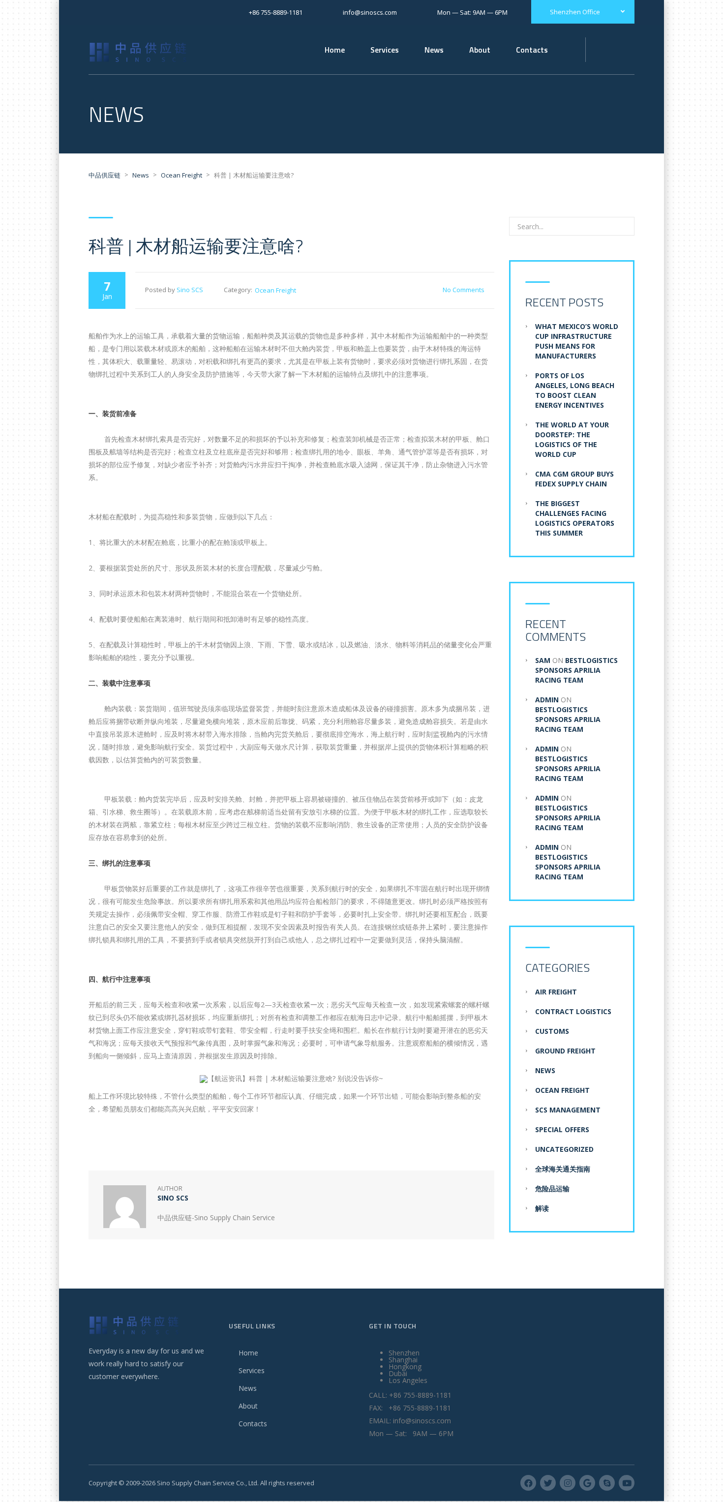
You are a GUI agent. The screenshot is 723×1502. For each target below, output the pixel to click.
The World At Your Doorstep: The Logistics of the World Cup (572, 439)
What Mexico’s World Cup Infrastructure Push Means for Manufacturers (576, 341)
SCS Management (568, 1109)
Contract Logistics (573, 1011)
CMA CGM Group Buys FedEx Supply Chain (574, 478)
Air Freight (556, 991)
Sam (542, 660)
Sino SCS (190, 289)
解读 (542, 1208)
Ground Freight (565, 1050)
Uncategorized (564, 1149)
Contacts (253, 1423)
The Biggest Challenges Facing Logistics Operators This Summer (574, 518)
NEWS (545, 1070)
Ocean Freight (275, 290)
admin (547, 699)
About (248, 1406)
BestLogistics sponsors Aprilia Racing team (576, 670)
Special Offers (562, 1129)
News (434, 50)
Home (335, 50)
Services (252, 1370)
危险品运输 (552, 1188)
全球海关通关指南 (562, 1168)
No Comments (463, 289)
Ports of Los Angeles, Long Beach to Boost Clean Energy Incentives (574, 390)
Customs (552, 1031)
